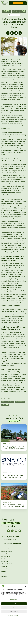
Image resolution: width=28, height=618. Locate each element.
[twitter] (19, 530)
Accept (14, 603)
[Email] (20, 33)
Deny (14, 607)
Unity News (23, 11)
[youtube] (8, 530)
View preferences (14, 611)
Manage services (13, 599)
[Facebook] (16, 33)
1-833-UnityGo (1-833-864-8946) (12, 543)
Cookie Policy (10, 615)
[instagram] (16, 530)
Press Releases (15, 11)
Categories (5, 399)
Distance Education (6, 11)
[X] (12, 33)
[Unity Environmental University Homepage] (4, 3)
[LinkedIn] (8, 33)
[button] (26, 586)
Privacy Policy (16, 615)
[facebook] (12, 530)
